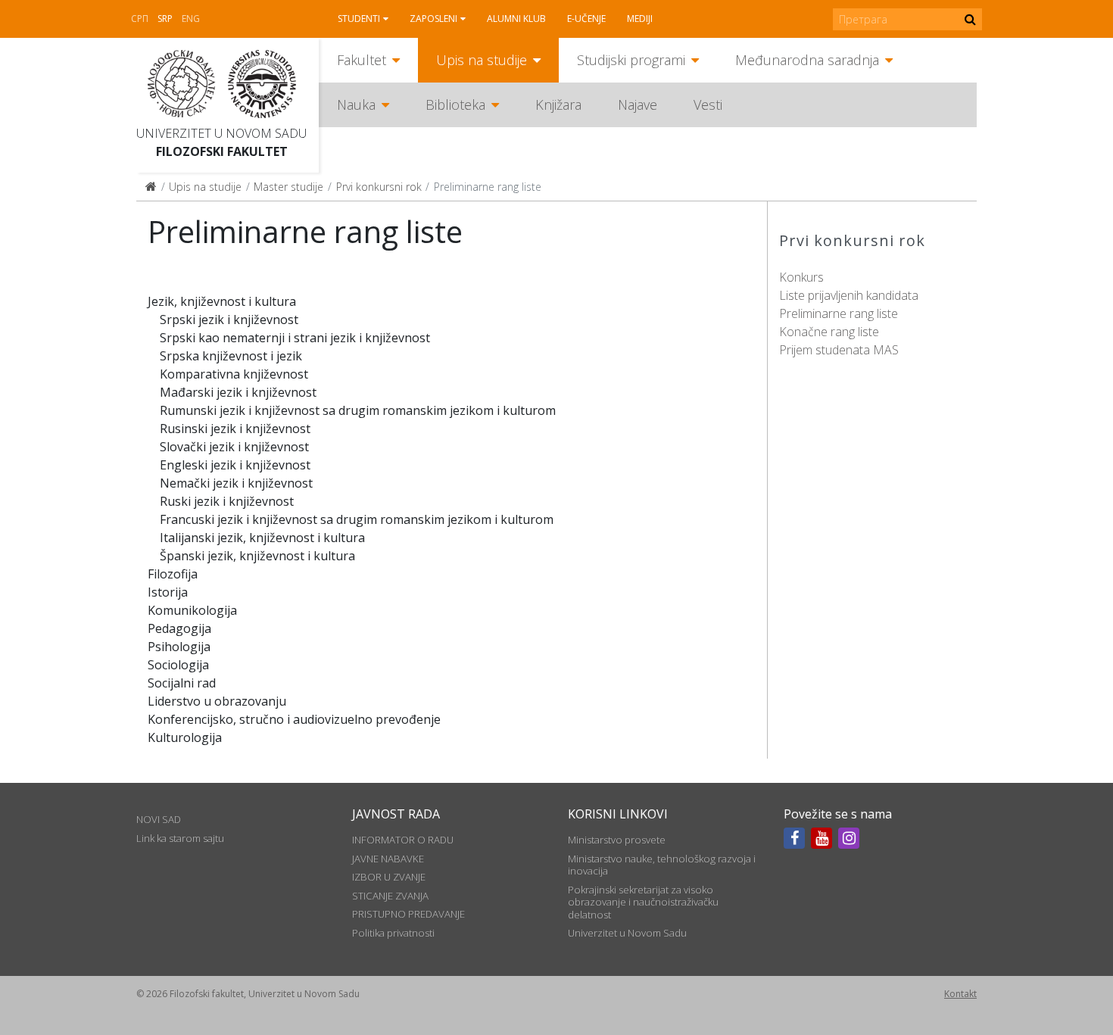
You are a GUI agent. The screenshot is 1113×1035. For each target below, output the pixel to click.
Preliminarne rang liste (838, 313)
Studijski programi (631, 60)
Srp (165, 18)
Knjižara (558, 104)
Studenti (359, 18)
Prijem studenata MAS (839, 349)
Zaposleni (433, 18)
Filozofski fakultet (222, 151)
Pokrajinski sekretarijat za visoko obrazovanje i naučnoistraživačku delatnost (643, 902)
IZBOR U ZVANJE (389, 877)
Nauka (356, 104)
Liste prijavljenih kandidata (848, 295)
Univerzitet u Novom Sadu (221, 133)
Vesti (708, 104)
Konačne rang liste (829, 331)
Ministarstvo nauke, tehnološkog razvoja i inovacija (662, 865)
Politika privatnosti (393, 933)
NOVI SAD (158, 819)
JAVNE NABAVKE (388, 858)
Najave (637, 104)
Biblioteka (455, 104)
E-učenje (586, 18)
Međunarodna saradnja (807, 60)
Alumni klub (516, 18)
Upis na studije (481, 60)
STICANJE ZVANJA (390, 896)
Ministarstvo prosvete (617, 839)
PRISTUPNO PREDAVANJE (408, 914)
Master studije (288, 186)
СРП (139, 18)
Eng (191, 18)
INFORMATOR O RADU (403, 839)
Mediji (640, 18)
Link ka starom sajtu (180, 838)
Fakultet (361, 60)
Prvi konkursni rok (379, 186)
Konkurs (801, 277)
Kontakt (960, 993)
